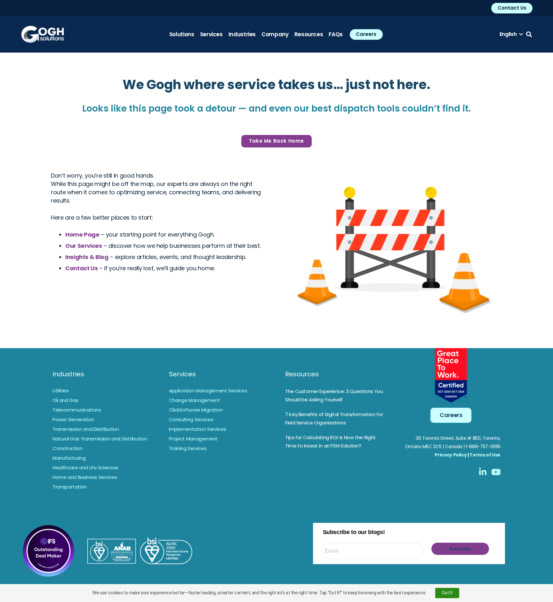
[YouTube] (496, 472)
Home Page (82, 234)
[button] (511, 34)
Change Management (194, 400)
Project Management (193, 438)
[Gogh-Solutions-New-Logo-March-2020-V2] (42, 34)
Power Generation (73, 419)
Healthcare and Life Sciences (85, 467)
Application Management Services (208, 390)
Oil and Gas (65, 400)
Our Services (83, 246)
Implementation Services (197, 429)
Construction (67, 448)
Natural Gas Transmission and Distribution (99, 438)
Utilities (60, 390)
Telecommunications (76, 409)
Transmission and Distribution (85, 429)
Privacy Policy (451, 455)
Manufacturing (68, 458)
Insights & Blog (86, 257)
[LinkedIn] (482, 472)
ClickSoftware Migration (196, 409)
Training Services (188, 448)
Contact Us (81, 268)
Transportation (69, 486)
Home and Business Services (84, 477)
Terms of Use (485, 455)
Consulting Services (191, 419)
